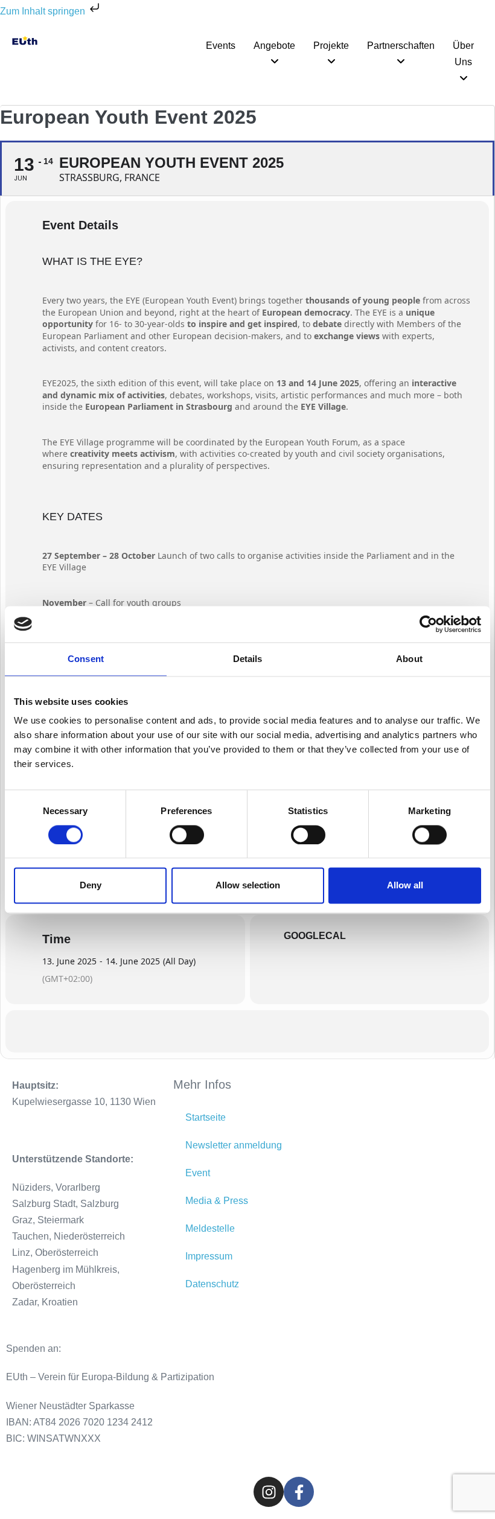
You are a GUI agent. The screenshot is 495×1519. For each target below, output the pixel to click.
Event (197, 1173)
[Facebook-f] (299, 1492)
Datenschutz (212, 1284)
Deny (90, 886)
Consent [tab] (86, 659)
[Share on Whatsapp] (247, 1031)
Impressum (208, 1256)
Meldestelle (210, 1228)
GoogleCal (315, 936)
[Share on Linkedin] (217, 1031)
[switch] (187, 834)
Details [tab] (248, 659)
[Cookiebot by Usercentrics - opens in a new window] (428, 624)
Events (220, 45)
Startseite (205, 1117)
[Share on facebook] (187, 1031)
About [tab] (409, 659)
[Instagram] (269, 1492)
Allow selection (248, 886)
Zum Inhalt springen (44, 11)
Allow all (405, 886)
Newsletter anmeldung (233, 1145)
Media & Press (216, 1201)
